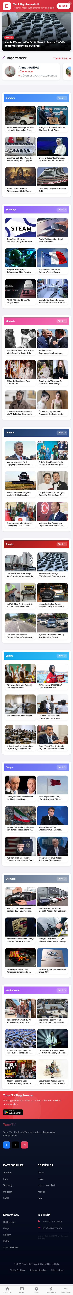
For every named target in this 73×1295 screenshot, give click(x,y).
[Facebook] (6, 1144)
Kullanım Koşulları (38, 1270)
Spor (5, 1178)
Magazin (7, 1191)
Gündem (7, 1172)
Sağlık (6, 1197)
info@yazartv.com (52, 1227)
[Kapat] (70, 3)
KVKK (6, 1241)
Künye (6, 1228)
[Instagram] (24, 1144)
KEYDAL (55, 1236)
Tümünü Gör (60, 58)
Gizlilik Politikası (17, 1270)
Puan (40, 1197)
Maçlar (41, 1191)
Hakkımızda (9, 1221)
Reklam (7, 1234)
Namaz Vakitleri (46, 1185)
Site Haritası (57, 1270)
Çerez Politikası (11, 1247)
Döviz (41, 1172)
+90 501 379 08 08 (52, 1221)
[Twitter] (15, 1144)
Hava (40, 1178)
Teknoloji (7, 1185)
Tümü (60, 98)
